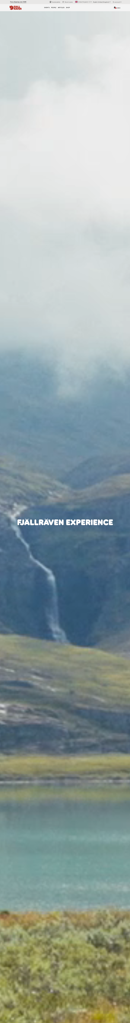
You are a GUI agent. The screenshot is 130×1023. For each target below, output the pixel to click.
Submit (85, 535)
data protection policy (76, 530)
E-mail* (69, 517)
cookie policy (89, 530)
